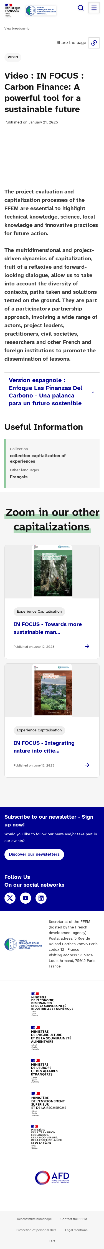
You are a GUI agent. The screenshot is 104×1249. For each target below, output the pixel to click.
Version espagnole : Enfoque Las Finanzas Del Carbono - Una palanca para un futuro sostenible (45, 392)
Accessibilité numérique (34, 1219)
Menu (94, 7)
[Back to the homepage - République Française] (41, 10)
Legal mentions (76, 1230)
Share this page (94, 42)
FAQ (52, 1241)
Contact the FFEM (73, 1219)
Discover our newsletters (34, 854)
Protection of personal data (36, 1230)
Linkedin (41, 898)
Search (80, 7)
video (13, 57)
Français (18, 477)
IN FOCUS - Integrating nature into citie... (44, 747)
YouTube (25, 898)
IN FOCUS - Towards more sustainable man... (48, 628)
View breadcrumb (16, 28)
